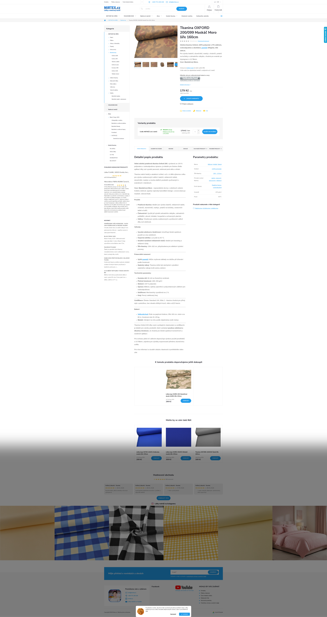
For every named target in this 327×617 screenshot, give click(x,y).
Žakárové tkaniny (110, 247)
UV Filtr (112, 155)
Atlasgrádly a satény (117, 120)
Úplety (111, 93)
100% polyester (216, 169)
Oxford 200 (115, 55)
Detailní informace (185, 85)
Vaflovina (112, 87)
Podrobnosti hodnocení (203, 41)
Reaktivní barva (216, 185)
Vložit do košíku (210, 132)
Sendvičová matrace (118, 138)
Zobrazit (186, 401)
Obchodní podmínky (206, 600)
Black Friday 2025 (114, 117)
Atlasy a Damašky (114, 43)
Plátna (111, 40)
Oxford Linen (115, 65)
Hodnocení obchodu (163, 474)
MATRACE (114, 135)
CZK (218, 2)
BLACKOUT (113, 161)
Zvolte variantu (192, 98)
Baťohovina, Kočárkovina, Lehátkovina (206, 208)
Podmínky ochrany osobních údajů (210, 603)
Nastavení (173, 614)
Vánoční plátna (114, 90)
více (147, 611)
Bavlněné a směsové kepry (119, 129)
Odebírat (213, 572)
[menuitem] (113, 16)
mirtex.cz (130, 598)
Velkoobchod (143, 314)
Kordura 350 (115, 68)
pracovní (218, 178)
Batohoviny (113, 52)
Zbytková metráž (112, 109)
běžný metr (190, 68)
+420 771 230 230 (133, 595)
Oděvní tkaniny (114, 78)
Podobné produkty (214, 148)
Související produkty (199, 148)
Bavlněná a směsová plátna (119, 123)
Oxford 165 (115, 71)
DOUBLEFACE (114, 158)
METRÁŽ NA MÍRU (113, 34)
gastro (213, 178)
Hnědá (215, 164)
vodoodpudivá (217, 187)
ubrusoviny (212, 181)
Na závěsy (112, 148)
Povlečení (114, 132)
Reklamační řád (205, 598)
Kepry (111, 37)
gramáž (204, 48)
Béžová (210, 164)
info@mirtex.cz (132, 592)
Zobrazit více (163, 498)
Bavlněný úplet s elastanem (119, 99)
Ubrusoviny (113, 49)
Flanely (112, 46)
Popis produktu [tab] (141, 148)
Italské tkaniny (112, 145)
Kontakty (106, 2)
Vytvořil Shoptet (219, 612)
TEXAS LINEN (115, 62)
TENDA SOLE (115, 74)
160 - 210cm (217, 173)
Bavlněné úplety (116, 96)
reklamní (218, 181)
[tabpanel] (178, 386)
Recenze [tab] (171, 148)
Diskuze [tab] (185, 148)
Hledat (181, 9)
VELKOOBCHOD (112, 105)
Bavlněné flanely (116, 126)
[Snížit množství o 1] (198, 133)
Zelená (219, 164)
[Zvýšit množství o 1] (198, 130)
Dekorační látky (114, 81)
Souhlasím (185, 614)
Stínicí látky (113, 151)
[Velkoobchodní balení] (190, 79)
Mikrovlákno (113, 84)
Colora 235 (115, 59)
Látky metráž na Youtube (135, 601)
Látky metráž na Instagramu (165, 504)
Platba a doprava (115, 2)
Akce (109, 114)
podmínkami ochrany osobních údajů (196, 576)
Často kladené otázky (128, 2)
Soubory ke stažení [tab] (156, 148)
